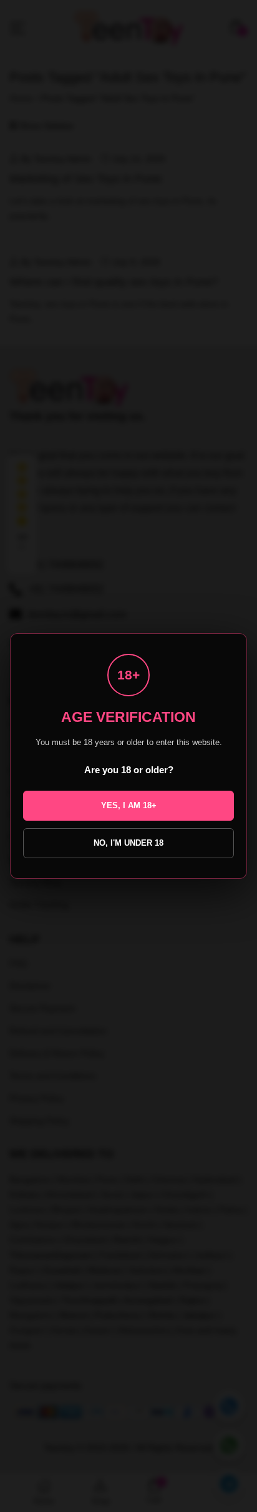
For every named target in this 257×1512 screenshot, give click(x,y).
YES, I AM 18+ (129, 805)
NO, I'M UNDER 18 (128, 843)
